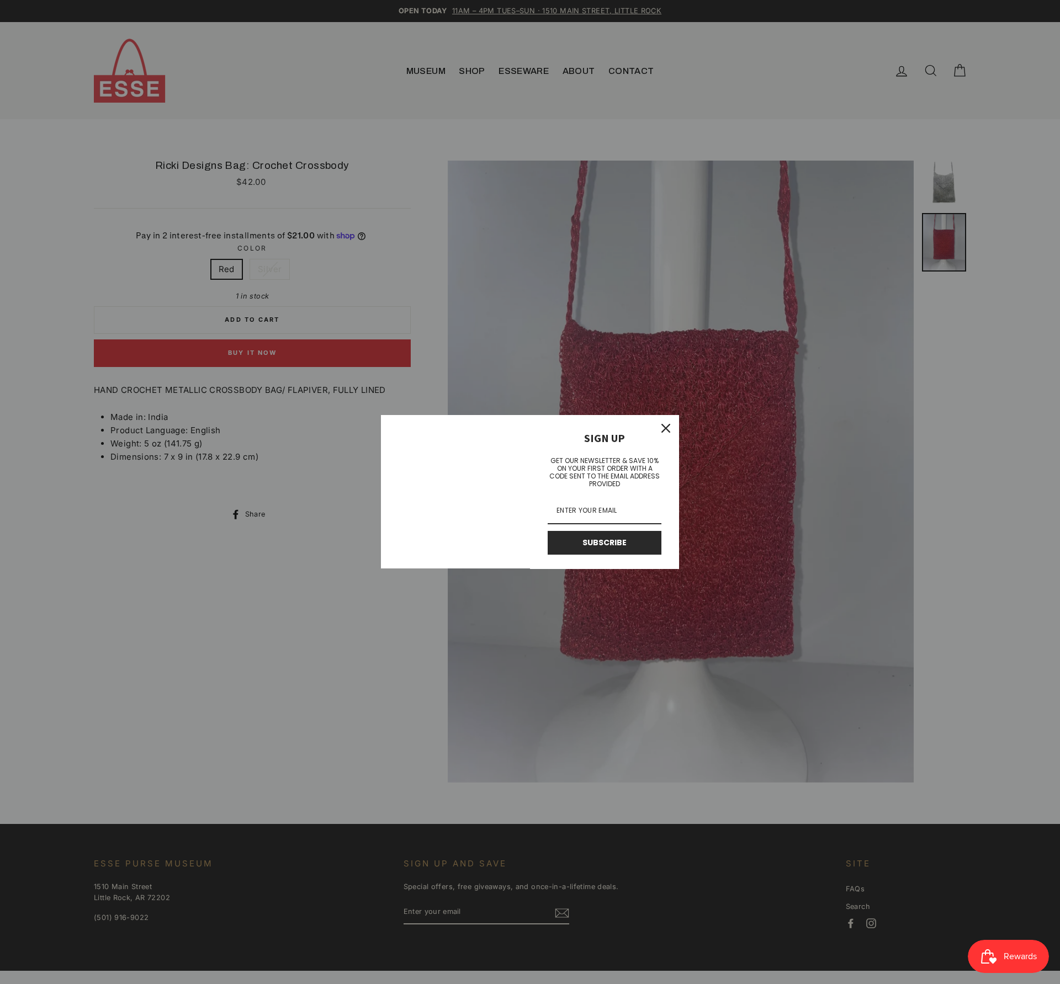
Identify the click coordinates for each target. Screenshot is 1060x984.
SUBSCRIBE (604, 542)
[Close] (666, 428)
